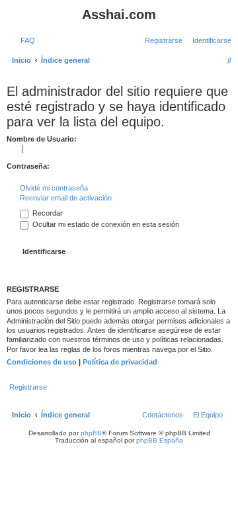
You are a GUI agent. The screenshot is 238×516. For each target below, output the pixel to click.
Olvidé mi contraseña (54, 188)
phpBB (91, 433)
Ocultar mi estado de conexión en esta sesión (104, 224)
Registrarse (28, 387)
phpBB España (159, 440)
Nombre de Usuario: (42, 139)
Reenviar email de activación (66, 198)
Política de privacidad (120, 362)
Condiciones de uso (42, 362)
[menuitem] (25, 40)
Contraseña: (28, 166)
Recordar (46, 213)
